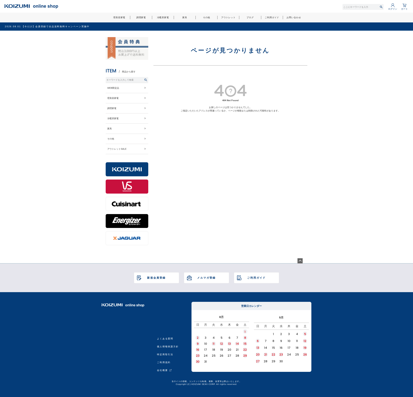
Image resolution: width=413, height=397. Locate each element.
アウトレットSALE (116, 149)
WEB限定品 (113, 88)
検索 (381, 7)
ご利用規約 (164, 362)
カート (404, 9)
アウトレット (228, 17)
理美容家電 (119, 17)
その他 (206, 17)
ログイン (392, 9)
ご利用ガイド (272, 17)
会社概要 (162, 370)
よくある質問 (165, 338)
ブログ (250, 17)
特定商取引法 (165, 354)
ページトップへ (300, 260)
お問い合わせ (294, 17)
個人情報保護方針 (168, 346)
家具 (184, 17)
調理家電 (141, 17)
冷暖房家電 (163, 17)
